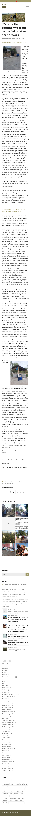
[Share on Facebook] (4, 492)
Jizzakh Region (6, 707)
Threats (16, 800)
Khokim (17, 791)
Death (12, 782)
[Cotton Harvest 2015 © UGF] (13, 17)
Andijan (9, 779)
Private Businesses (7, 696)
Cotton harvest (6, 782)
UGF (4, 812)
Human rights (14, 481)
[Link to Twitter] (25, 814)
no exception (6, 795)
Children (4, 668)
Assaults (14, 779)
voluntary (15, 802)
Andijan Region (18, 38)
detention (17, 782)
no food (20, 481)
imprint (17, 812)
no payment (24, 481)
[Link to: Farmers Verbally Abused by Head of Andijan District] (5, 611)
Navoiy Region (6, 718)
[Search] (22, 5)
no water (4, 483)
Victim (10, 802)
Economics (5, 674)
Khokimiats (5, 681)
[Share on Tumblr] (17, 492)
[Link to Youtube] (27, 814)
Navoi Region (6, 755)
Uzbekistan (5, 802)
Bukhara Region (6, 703)
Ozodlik (11, 795)
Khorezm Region (6, 714)
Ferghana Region (7, 742)
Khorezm (4, 750)
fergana (17, 784)
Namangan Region (7, 716)
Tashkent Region (7, 727)
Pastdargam (5, 757)
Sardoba (4, 764)
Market (22, 791)
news (22, 793)
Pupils (18, 798)
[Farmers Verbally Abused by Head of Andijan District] (8, 523)
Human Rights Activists (8, 677)
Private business (12, 798)
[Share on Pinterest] (10, 492)
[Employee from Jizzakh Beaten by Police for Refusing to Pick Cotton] (21, 536)
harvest (4, 789)
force (21, 784)
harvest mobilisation (12, 789)
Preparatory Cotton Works (9, 694)
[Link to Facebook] (23, 814)
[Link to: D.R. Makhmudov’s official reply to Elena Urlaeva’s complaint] (5, 636)
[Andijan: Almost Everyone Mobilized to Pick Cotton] (21, 510)
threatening (10, 800)
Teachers (4, 731)
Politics (4, 690)
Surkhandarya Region (8, 722)
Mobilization (5, 793)
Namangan (5, 753)
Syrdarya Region (6, 724)
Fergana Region (6, 705)
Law (3, 683)
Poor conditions (10, 483)
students (23, 798)
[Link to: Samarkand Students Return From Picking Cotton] (5, 642)
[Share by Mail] (27, 492)
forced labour (22, 786)
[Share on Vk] (20, 492)
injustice (12, 791)
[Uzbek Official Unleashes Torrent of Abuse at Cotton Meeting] (21, 523)
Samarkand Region (7, 720)
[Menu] (26, 5)
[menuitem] (22, 5)
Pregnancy (5, 692)
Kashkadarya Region (7, 711)
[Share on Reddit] (23, 492)
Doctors (23, 38)
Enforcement (6, 784)
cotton (23, 779)
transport (22, 800)
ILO (3, 679)
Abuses (7, 481)
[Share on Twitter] (7, 492)
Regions (4, 698)
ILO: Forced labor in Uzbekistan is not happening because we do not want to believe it (18, 619)
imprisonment (6, 791)
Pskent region (6, 759)
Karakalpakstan (6, 709)
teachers (5, 800)
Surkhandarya (6, 766)
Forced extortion (6, 786)
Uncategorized (6, 733)
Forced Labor (14, 786)
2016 (14, 38)
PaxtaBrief (5, 687)
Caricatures (5, 666)
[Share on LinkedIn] (13, 492)
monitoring (16, 793)
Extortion (12, 784)
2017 (3, 735)
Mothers (4, 685)
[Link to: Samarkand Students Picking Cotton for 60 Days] (5, 649)
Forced (25, 784)
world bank (21, 802)
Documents (5, 672)
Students (4, 729)
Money (11, 793)
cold (10, 481)
